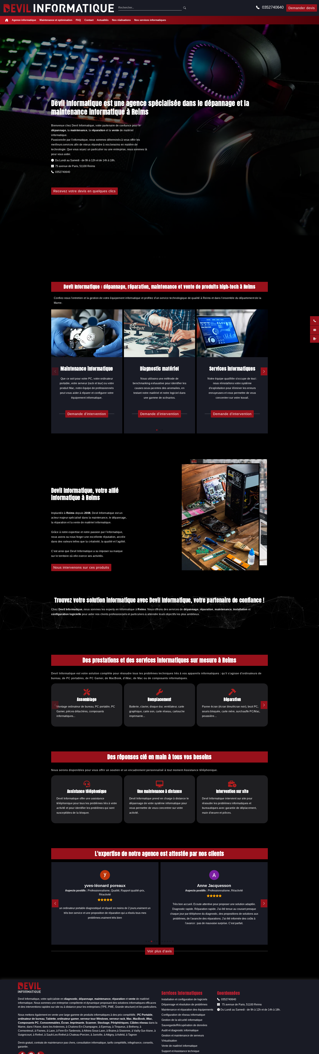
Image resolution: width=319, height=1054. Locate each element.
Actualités (102, 20)
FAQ (78, 20)
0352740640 (272, 7)
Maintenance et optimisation (56, 20)
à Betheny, (133, 1026)
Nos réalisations (121, 20)
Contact (89, 20)
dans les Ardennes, (54, 1026)
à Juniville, (97, 1034)
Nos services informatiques (150, 20)
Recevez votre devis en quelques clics (84, 191)
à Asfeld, (120, 1034)
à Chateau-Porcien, (78, 1034)
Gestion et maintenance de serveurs (182, 1035)
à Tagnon (131, 1034)
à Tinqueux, (119, 1026)
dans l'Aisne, (34, 1026)
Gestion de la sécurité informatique (181, 1020)
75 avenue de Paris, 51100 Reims (241, 1004)
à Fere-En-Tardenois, (68, 1030)
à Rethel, (38, 1034)
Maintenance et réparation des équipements (187, 1009)
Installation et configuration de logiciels (184, 999)
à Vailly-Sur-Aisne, (143, 1030)
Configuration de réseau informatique (183, 1014)
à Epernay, (105, 1026)
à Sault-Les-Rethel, (55, 1034)
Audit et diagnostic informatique (180, 1030)
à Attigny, (109, 1034)
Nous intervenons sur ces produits (81, 567)
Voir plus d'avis (159, 951)
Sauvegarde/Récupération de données (184, 1025)
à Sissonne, (124, 1030)
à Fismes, (40, 1030)
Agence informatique (24, 20)
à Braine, (111, 1030)
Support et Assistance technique (180, 1051)
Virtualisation (169, 1040)
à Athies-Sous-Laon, (94, 1030)
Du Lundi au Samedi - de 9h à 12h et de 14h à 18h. (250, 1009)
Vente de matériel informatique (179, 1045)
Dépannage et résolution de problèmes (184, 1004)
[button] (157, 430)
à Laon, (51, 1030)
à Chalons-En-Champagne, (82, 1026)
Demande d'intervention (86, 414)
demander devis (301, 8)
